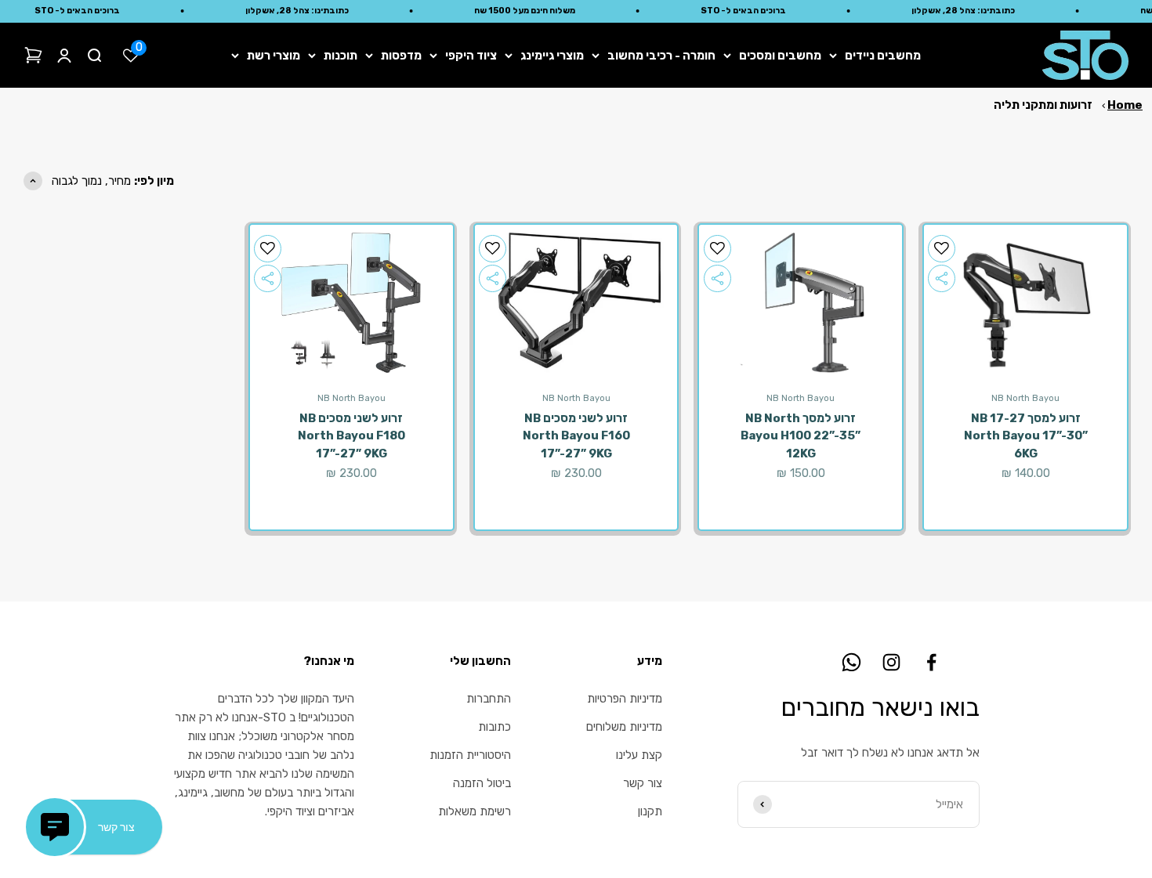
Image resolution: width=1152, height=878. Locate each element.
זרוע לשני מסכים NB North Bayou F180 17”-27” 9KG (351, 436)
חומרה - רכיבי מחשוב (661, 56)
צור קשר (642, 783)
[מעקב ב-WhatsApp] (851, 662)
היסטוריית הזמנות (470, 755)
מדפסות (401, 56)
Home (1125, 105)
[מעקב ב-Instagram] (891, 662)
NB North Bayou (1025, 398)
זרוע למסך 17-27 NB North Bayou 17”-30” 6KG (1026, 436)
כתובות (494, 727)
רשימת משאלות (474, 811)
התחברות (488, 699)
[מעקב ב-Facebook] (931, 662)
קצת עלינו (639, 755)
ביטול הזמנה (482, 783)
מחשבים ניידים (883, 56)
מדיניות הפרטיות (624, 699)
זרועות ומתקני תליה (1043, 105)
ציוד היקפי (471, 56)
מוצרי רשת (273, 56)
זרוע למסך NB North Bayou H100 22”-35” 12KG (800, 436)
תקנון (650, 811)
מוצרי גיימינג (552, 56)
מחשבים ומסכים (780, 56)
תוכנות (340, 56)
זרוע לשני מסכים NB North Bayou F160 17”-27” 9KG (576, 436)
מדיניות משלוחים (624, 727)
